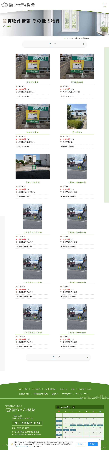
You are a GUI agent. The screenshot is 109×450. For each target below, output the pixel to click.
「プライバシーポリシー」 (22, 446)
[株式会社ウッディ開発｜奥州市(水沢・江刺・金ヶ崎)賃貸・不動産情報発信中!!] (18, 5)
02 (55, 43)
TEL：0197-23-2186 (27, 423)
